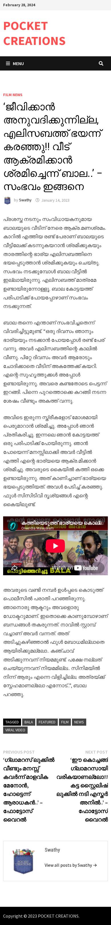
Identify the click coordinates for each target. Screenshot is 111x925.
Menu (18, 63)
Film (65, 722)
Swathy (25, 200)
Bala (28, 722)
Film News (12, 94)
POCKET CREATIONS (34, 33)
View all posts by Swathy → (71, 865)
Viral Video (15, 729)
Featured (47, 722)
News (79, 722)
